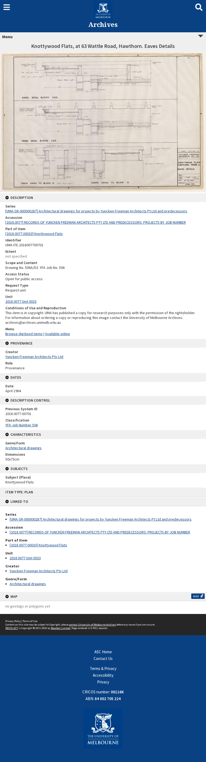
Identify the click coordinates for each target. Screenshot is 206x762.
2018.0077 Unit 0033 (25, 558)
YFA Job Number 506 (21, 425)
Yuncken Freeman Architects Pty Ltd (39, 570)
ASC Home (103, 651)
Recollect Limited (60, 628)
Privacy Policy (13, 621)
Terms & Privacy (103, 668)
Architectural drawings (28, 583)
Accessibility (103, 675)
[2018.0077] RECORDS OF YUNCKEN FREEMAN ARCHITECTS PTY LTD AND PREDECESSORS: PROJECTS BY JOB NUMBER (100, 532)
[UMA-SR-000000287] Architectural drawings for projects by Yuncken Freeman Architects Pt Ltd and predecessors (101, 519)
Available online (57, 333)
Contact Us (103, 658)
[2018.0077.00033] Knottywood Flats (38, 545)
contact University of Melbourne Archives (92, 624)
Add (196, 596)
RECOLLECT (11, 628)
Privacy (103, 681)
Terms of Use (30, 621)
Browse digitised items (24, 333)
